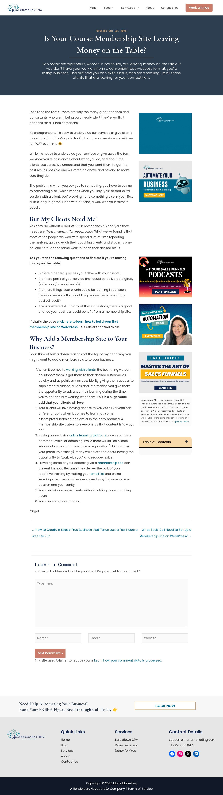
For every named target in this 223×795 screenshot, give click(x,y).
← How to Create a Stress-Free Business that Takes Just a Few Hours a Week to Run (85, 531)
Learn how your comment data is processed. (128, 660)
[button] (199, 8)
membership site (110, 463)
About (65, 756)
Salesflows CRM (126, 740)
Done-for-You (125, 751)
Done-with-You (126, 745)
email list (97, 474)
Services (67, 751)
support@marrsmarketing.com (192, 740)
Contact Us (69, 762)
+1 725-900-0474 (182, 745)
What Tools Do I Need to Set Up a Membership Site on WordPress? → (165, 531)
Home (65, 740)
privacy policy (182, 421)
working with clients (81, 370)
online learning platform (87, 435)
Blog (64, 745)
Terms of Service (140, 789)
